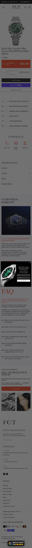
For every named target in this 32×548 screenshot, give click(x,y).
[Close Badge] (24, 541)
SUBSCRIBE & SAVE (23, 280)
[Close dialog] (30, 262)
